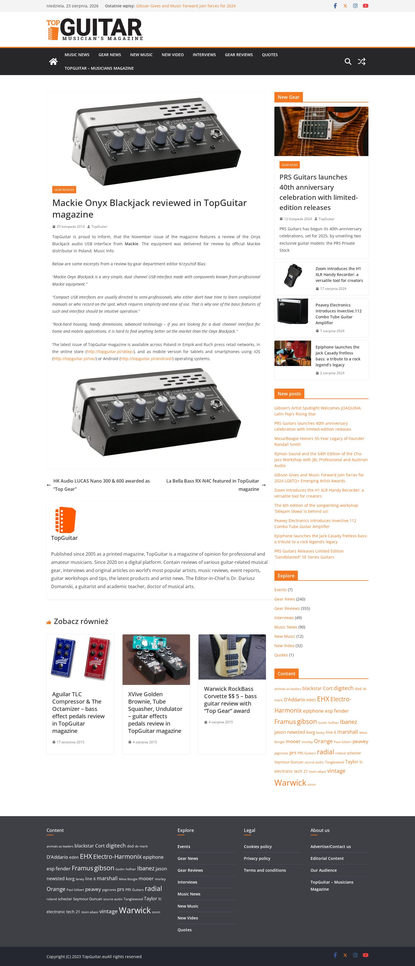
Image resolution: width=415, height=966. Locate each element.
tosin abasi (317, 771)
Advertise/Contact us (331, 846)
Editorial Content (327, 858)
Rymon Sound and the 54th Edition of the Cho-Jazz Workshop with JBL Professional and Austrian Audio (184, 8)
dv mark (141, 846)
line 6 (331, 732)
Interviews (204, 54)
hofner (333, 722)
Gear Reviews (239, 54)
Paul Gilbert (342, 742)
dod (358, 688)
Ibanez (348, 722)
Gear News (110, 54)
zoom (311, 785)
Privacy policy (257, 858)
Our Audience (324, 870)
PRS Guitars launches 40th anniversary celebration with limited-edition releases (318, 192)
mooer (293, 741)
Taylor (352, 762)
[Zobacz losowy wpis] (361, 61)
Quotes (270, 54)
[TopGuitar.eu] (53, 61)
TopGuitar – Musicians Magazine (99, 68)
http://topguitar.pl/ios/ (74, 358)
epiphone (313, 710)
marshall (347, 731)
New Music (141, 54)
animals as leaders (287, 689)
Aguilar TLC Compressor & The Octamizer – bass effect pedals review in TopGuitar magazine (78, 712)
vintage (336, 770)
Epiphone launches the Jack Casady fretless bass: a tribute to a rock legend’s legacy (338, 355)
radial (325, 751)
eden (311, 699)
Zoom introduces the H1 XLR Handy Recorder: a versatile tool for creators (339, 274)
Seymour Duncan (288, 762)
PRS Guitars (307, 753)
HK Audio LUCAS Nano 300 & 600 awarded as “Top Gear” (101, 485)
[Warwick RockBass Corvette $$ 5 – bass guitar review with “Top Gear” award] (232, 638)
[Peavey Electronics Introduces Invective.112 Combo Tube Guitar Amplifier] (292, 318)
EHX (323, 698)
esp (329, 710)
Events (280, 589)
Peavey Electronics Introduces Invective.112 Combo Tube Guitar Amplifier (339, 313)
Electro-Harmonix (117, 856)
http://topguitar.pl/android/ (146, 358)
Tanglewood (334, 762)
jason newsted (289, 732)
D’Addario (294, 699)
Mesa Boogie (128, 879)
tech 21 (301, 771)
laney (320, 732)
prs (292, 752)
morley (307, 741)
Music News (77, 54)
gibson (307, 721)
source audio (314, 762)
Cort (328, 688)
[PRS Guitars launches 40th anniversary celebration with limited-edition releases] (321, 131)
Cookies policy (258, 846)
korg (310, 732)
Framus (285, 721)
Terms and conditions (265, 870)
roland (340, 753)
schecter (354, 752)
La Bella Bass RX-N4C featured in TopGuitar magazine (212, 485)
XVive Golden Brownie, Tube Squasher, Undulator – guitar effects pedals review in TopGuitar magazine (155, 712)
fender (341, 710)
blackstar (312, 688)
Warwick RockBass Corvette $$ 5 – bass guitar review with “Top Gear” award (230, 700)
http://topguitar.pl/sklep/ (110, 351)
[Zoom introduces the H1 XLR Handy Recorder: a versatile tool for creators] (292, 278)
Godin (322, 723)
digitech (344, 688)
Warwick (290, 782)
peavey (360, 741)
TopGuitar (99, 226)
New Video (173, 54)
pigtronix (281, 753)
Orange (323, 741)
